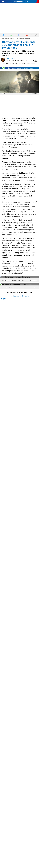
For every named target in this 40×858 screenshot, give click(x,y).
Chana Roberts (10, 58)
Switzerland (16, 63)
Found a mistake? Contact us (19, 296)
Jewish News (17, 38)
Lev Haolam (30, 63)
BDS (23, 63)
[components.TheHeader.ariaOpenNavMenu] (6, 2)
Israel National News (7, 38)
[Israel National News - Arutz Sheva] (20, 2)
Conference (6, 63)
